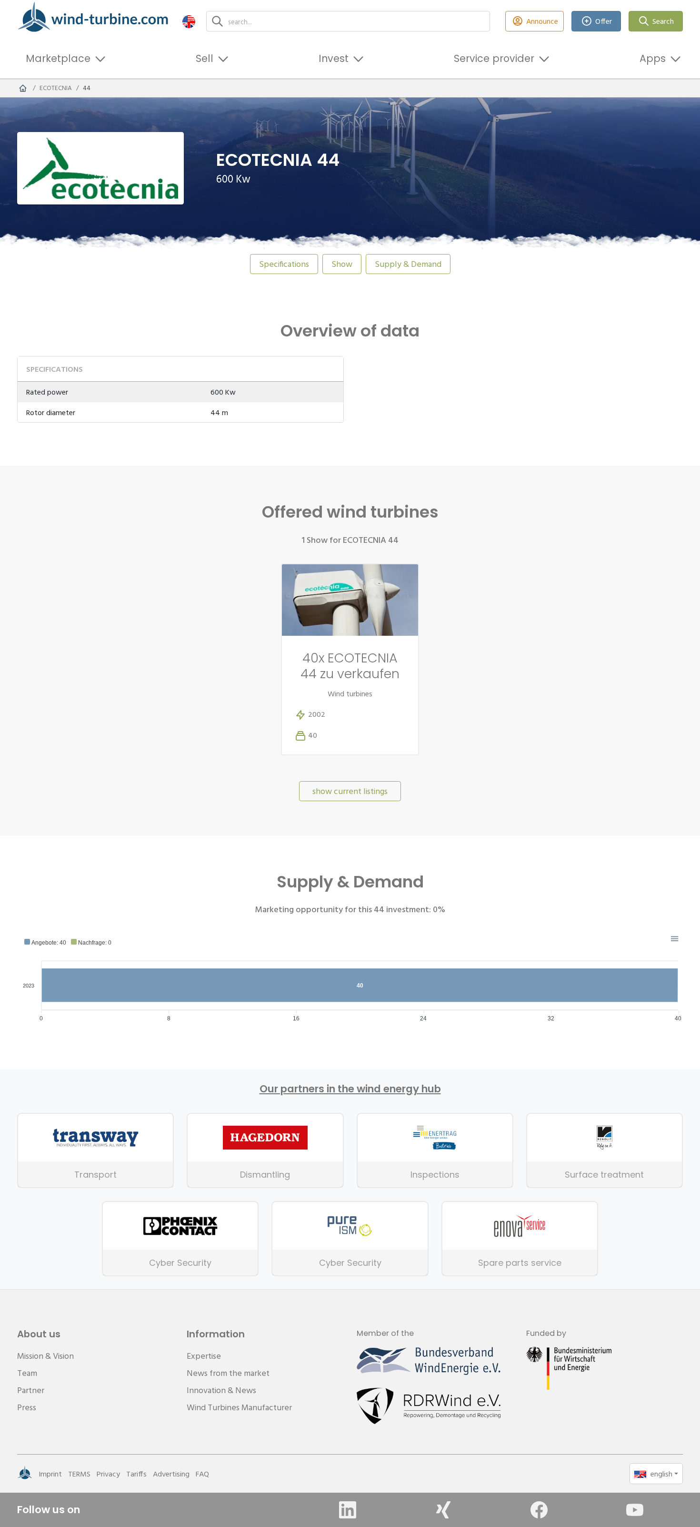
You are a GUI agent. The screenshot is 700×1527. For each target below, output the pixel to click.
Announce (542, 21)
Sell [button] (204, 58)
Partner (30, 1389)
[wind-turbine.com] (23, 88)
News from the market (228, 1372)
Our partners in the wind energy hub (350, 1089)
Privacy (108, 1473)
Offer (603, 21)
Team (27, 1372)
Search (663, 21)
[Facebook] (539, 1509)
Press (26, 1407)
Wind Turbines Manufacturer (239, 1407)
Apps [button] (653, 58)
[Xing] (443, 1509)
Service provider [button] (494, 58)
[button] (188, 21)
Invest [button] (334, 58)
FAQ (202, 1473)
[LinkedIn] (347, 1509)
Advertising (171, 1473)
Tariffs (136, 1473)
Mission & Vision (45, 1355)
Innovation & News (221, 1389)
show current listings (350, 790)
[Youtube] (634, 1509)
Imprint (50, 1473)
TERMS (79, 1473)
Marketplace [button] (58, 58)
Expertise (204, 1355)
